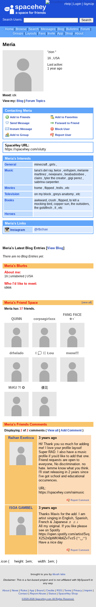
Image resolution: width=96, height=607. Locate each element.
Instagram (17, 230)
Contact (23, 593)
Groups (18, 33)
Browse (21, 29)
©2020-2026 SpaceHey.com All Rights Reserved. (48, 599)
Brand (40, 590)
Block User (62, 129)
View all (52, 430)
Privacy (77, 590)
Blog (61, 29)
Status (52, 593)
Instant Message (20, 129)
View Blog (55, 248)
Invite (51, 33)
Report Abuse (38, 593)
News (15, 590)
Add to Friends (19, 117)
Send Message (19, 123)
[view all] (87, 302)
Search (86, 20)
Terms (67, 590)
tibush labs (58, 574)
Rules (23, 590)
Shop (69, 33)
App (60, 33)
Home (9, 29)
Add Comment (71, 430)
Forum (85, 29)
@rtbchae (41, 229)
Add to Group (19, 134)
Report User (62, 134)
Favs (42, 33)
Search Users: (12, 19)
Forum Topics (35, 101)
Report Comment (79, 500)
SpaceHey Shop (68, 593)
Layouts (30, 33)
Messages (48, 29)
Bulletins (72, 29)
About (79, 33)
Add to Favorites (66, 117)
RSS (59, 590)
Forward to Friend (66, 123)
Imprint (88, 590)
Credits (50, 590)
